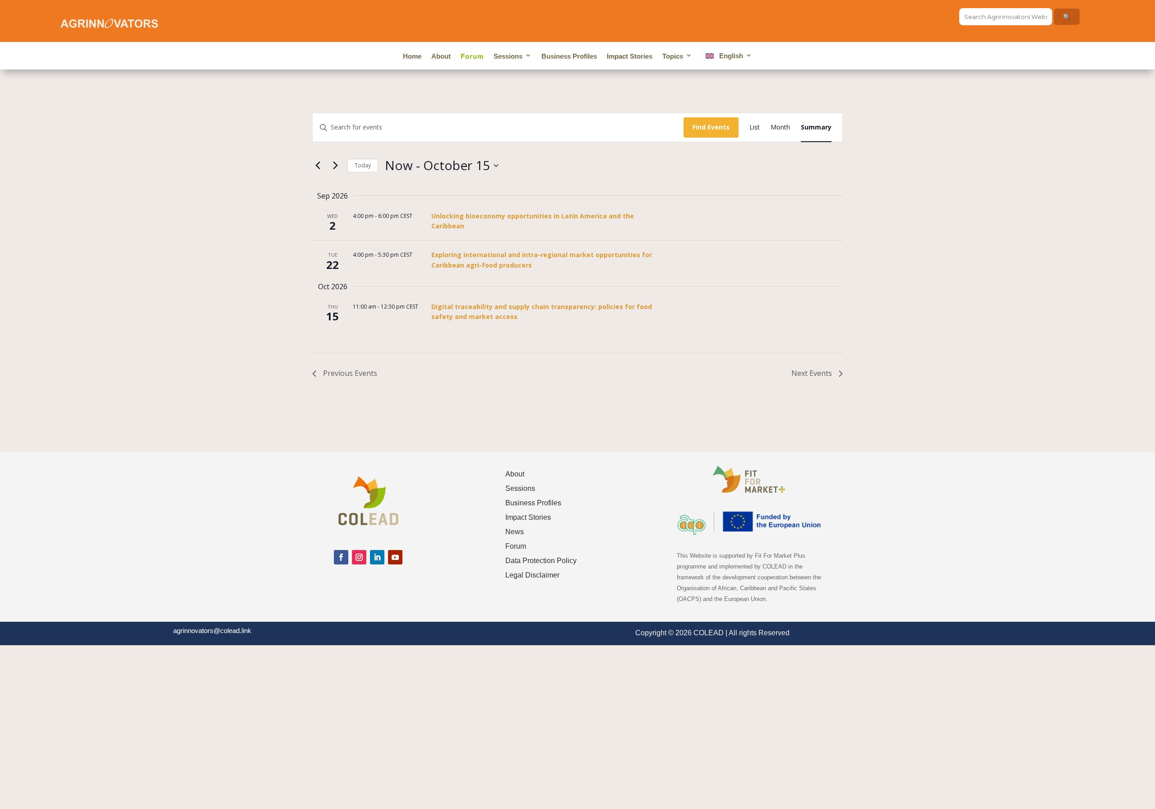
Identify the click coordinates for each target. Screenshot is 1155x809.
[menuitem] (727, 57)
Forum (472, 56)
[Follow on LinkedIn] (377, 557)
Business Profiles (569, 56)
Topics (672, 56)
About (441, 56)
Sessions (508, 56)
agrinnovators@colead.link (212, 630)
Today (363, 165)
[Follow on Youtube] (395, 557)
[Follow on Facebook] (341, 557)
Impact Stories (629, 56)
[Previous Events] (317, 165)
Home (412, 56)
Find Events (711, 127)
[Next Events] (335, 165)
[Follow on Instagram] (359, 557)
